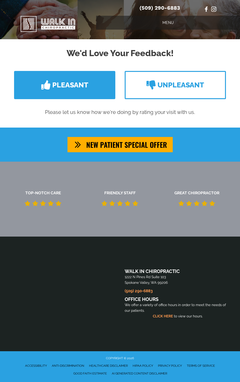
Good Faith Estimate (90, 373)
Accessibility (36, 365)
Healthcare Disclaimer (108, 365)
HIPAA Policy (143, 365)
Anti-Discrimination (68, 365)
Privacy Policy (170, 365)
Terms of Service (201, 365)
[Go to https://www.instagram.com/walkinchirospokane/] (213, 10)
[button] (64, 85)
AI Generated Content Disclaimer (139, 373)
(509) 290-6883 (159, 8)
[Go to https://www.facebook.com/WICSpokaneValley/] (206, 10)
